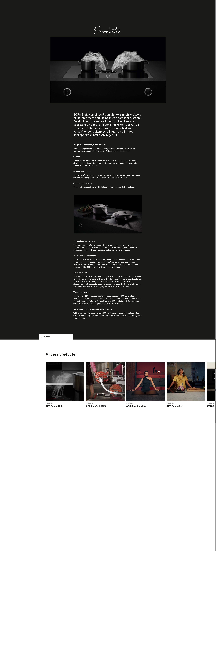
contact (134, 313)
